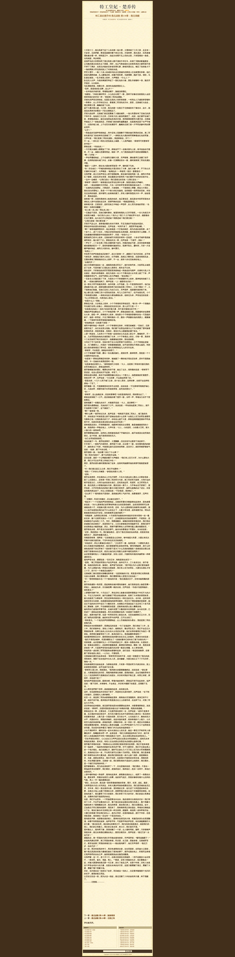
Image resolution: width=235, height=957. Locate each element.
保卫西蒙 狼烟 (88, 933)
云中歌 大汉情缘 (131, 12)
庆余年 (130, 954)
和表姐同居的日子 (94, 12)
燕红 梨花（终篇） (89, 942)
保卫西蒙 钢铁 (88, 935)
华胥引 (138, 12)
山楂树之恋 (143, 12)
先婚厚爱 (124, 12)
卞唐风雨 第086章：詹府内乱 (127, 944)
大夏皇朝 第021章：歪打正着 (127, 942)
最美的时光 (118, 12)
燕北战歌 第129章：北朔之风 (103, 918)
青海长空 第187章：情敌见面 (127, 946)
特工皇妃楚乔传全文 (111, 10)
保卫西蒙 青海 (88, 939)
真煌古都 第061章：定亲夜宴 (127, 939)
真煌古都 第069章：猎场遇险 (127, 937)
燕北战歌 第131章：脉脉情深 (103, 915)
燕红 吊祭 (87, 944)
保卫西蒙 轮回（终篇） (90, 930)
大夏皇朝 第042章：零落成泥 (127, 933)
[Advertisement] (117, 34)
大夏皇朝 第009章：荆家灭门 (127, 931)
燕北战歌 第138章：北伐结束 (127, 935)
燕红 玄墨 (87, 946)
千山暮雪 (112, 12)
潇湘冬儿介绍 (120, 10)
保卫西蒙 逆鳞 (88, 941)
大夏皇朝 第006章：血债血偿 (127, 941)
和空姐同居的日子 (104, 12)
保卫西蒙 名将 (88, 931)
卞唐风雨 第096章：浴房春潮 (127, 930)
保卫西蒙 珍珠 (88, 937)
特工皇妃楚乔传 (112, 19)
